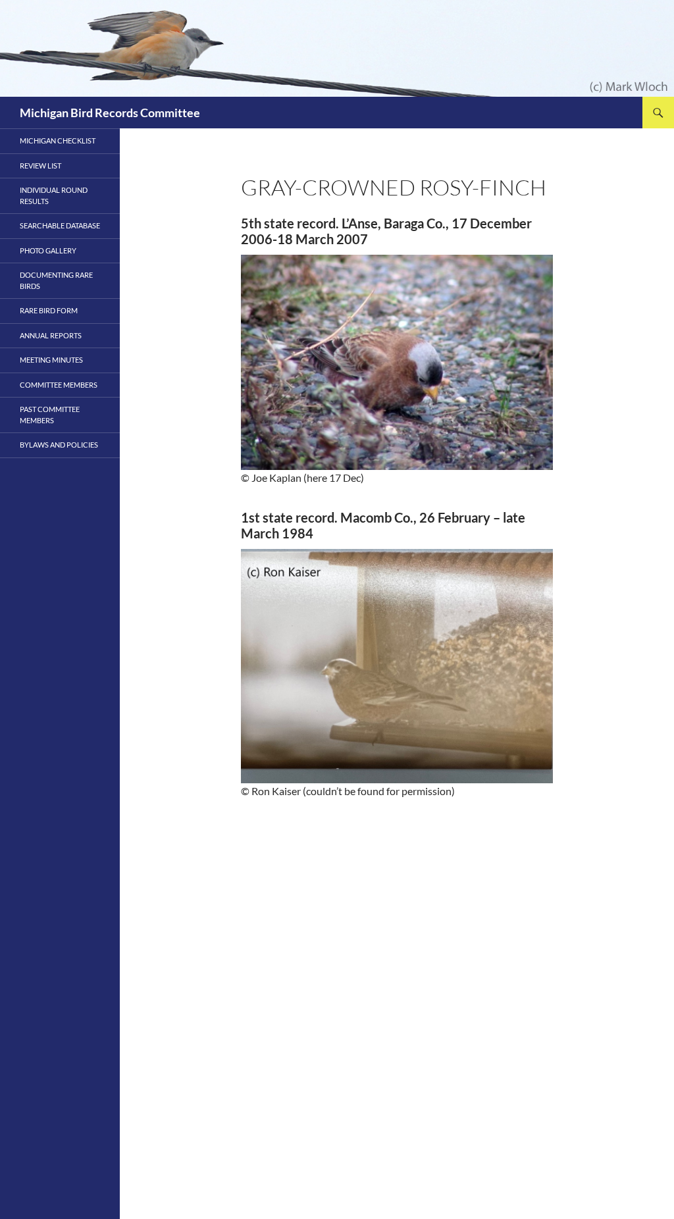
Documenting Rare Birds (56, 280)
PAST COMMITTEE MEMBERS (50, 415)
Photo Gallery (48, 250)
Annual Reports (51, 335)
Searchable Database (60, 225)
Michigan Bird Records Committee (110, 112)
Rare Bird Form (49, 310)
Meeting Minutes (51, 359)
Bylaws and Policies (59, 444)
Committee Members (58, 384)
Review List (40, 165)
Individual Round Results (54, 195)
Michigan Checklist (57, 140)
